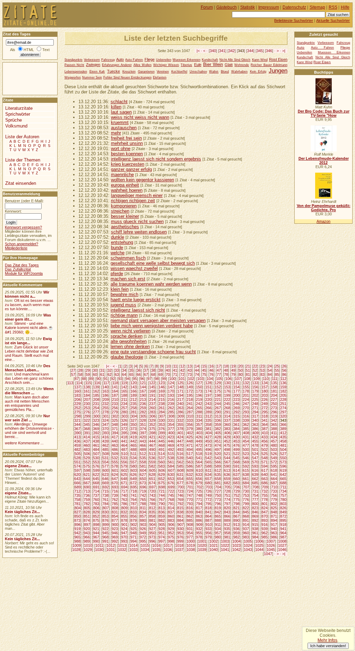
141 (115, 387)
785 (115, 504)
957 (218, 533)
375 (152, 429)
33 (117, 370)
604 (143, 470)
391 (87, 433)
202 (255, 395)
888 (218, 520)
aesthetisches (125, 226)
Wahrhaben (239, 71)
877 (115, 520)
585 (180, 466)
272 (264, 408)
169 (161, 391)
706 (237, 487)
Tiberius (186, 65)
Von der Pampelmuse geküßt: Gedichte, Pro (323, 208)
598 (87, 470)
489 (143, 449)
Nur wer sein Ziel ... (27, 418)
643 (77, 479)
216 (171, 399)
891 (246, 520)
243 (208, 404)
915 (255, 524)
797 (227, 504)
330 (161, 420)
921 (96, 529)
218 (190, 399)
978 (199, 537)
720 (152, 491)
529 (87, 458)
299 (87, 416)
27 (73, 370)
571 (264, 462)
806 (96, 508)
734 (283, 491)
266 (208, 408)
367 (77, 429)
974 (161, 537)
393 (106, 433)
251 (283, 404)
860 (171, 516)
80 (241, 374)
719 (143, 491)
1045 (271, 549)
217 (180, 399)
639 (255, 474)
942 (77, 533)
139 (96, 387)
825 (274, 508)
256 (115, 408)
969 (115, 537)
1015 (145, 545)
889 (227, 520)
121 (143, 383)
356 (190, 424)
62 (109, 374)
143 (133, 387)
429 (227, 437)
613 (227, 470)
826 (283, 508)
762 (115, 499)
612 (218, 470)
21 (248, 366)
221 (218, 399)
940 (274, 529)
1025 (259, 545)
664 (274, 479)
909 (199, 524)
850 (77, 516)
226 (264, 399)
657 (208, 479)
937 (246, 529)
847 (264, 512)
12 (182, 366)
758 (77, 499)
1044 (259, 549)
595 (274, 466)
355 (180, 424)
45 (204, 370)
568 (236, 462)
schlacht (119, 101)
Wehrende (241, 65)
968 (105, 537)
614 (236, 470)
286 (180, 412)
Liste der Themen (22, 160)
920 (87, 529)
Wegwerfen (72, 77)
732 (264, 491)
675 (161, 483)
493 (180, 449)
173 (199, 391)
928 (161, 529)
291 (227, 412)
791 (171, 504)
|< (198, 51)
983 (246, 537)
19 (233, 366)
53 (262, 370)
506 (87, 454)
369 (96, 429)
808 (115, 508)
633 (199, 474)
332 (180, 420)
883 (171, 520)
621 (87, 474)
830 (105, 512)
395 (124, 433)
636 (227, 474)
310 (190, 416)
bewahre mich (124, 294)
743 (152, 495)
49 (233, 370)
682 (227, 483)
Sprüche (13, 120)
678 (190, 483)
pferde (117, 273)
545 (236, 458)
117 (106, 383)
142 (124, 387)
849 (283, 512)
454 (246, 441)
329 (152, 420)
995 (143, 541)
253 (87, 408)
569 (246, 462)
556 (124, 462)
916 (264, 524)
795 (208, 504)
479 (264, 445)
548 (264, 458)
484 (96, 449)
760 (96, 499)
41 (175, 370)
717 (124, 491)
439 (105, 441)
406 (227, 433)
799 (246, 504)
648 (124, 479)
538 (171, 458)
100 (172, 379)
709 (265, 487)
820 (227, 508)
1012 (110, 545)
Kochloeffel (179, 71)
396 (134, 433)
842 (218, 512)
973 (152, 537)
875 (96, 520)
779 (274, 499)
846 (255, 512)
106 (228, 379)
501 (255, 449)
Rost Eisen (278, 59)
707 (246, 487)
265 (199, 408)
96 (142, 379)
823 (255, 508)
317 (255, 416)
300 (96, 416)
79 (233, 374)
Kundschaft (210, 59)
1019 (191, 545)
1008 (282, 541)
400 (171, 433)
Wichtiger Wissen (166, 65)
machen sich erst (128, 278)
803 (283, 504)
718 (133, 491)
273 (274, 408)
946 (115, 533)
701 (190, 487)
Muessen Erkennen (186, 59)
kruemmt (120, 122)
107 (238, 379)
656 (199, 479)
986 (274, 537)
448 (190, 441)
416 (105, 437)
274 (283, 408)
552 (87, 462)
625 (124, 474)
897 (87, 524)
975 (171, 537)
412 (283, 433)
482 (77, 449)
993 (124, 541)
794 (199, 504)
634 (208, 474)
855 (124, 516)
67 (146, 374)
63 (117, 374)
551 (77, 462)
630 (171, 474)
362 (246, 424)
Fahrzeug (108, 59)
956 (208, 533)
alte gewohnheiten (129, 341)
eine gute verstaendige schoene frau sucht (153, 351)
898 (96, 524)
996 (152, 541)
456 (264, 441)
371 (115, 429)
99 (164, 379)
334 (199, 420)
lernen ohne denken (130, 346)
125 (180, 383)
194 (180, 395)
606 (162, 470)
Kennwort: (13, 211)
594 (264, 466)
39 (160, 370)
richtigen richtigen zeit (133, 200)
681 (218, 483)
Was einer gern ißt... (28, 317)
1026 (271, 545)
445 (161, 441)
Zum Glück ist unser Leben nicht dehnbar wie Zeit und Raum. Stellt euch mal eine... (29, 353)
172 (190, 391)
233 (115, 404)
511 (134, 454)
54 (270, 370)
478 (255, 445)
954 (190, 533)
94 (127, 379)
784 (105, 504)
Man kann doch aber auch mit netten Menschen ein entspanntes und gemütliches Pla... (27, 403)
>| (283, 51)
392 (96, 433)
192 (161, 395)
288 (199, 412)
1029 (88, 549)
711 (283, 487)
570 (255, 462)
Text (46, 50)
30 (95, 370)
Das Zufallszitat (18, 269)
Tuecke (113, 71)
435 (283, 437)
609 (190, 470)
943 (87, 533)
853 (105, 516)
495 (199, 449)
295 (264, 412)
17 (219, 366)
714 (96, 491)
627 (143, 474)
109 (256, 379)
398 (152, 433)
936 (236, 529)
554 (105, 462)
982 (236, 537)
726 (208, 491)
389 (283, 429)
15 (204, 366)
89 (91, 379)
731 (255, 491)
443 (143, 441)
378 (180, 429)
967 (96, 537)
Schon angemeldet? (21, 244)
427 (208, 437)
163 (105, 391)
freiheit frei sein (126, 138)
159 (283, 387)
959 (236, 533)
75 (204, 374)
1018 (179, 545)
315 (236, 416)
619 (283, 470)
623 (105, 474)
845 (246, 512)
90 (98, 379)
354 (171, 424)
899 (106, 524)
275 (77, 412)
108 (247, 379)
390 (78, 433)
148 (180, 387)
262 (171, 408)
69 (160, 374)
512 (143, 454)
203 (264, 395)
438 (96, 441)
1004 (236, 541)
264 (190, 408)
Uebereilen (163, 59)
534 (133, 458)
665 (283, 479)
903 (143, 524)
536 (152, 458)
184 (87, 395)
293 (246, 412)
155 (246, 387)
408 (246, 433)
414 (87, 437)
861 (180, 516)
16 (211, 366)
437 (87, 441)
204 (274, 395)
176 (227, 391)
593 (255, 466)
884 (180, 520)
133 (255, 383)
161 (87, 391)
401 (181, 433)
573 (283, 462)
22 (255, 366)
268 (227, 408)
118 (115, 383)
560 (161, 462)
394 (115, 433)
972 (143, 537)
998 (171, 541)
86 (284, 374)
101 (182, 379)
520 (218, 454)
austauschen (124, 127)
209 (106, 399)
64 (124, 374)
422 (161, 437)
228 (283, 399)
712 (77, 491)
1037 (179, 549)
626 (133, 474)
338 (236, 420)
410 (265, 433)
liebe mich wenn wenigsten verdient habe (152, 325)
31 (102, 370)
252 (77, 408)
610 (199, 470)
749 (208, 495)
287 (190, 412)
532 (115, 458)
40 (168, 370)
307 (162, 416)
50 (241, 370)
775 (236, 499)
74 (197, 374)
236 (143, 404)
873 (77, 520)
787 (133, 504)
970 (124, 537)
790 (161, 504)
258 (133, 408)
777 (255, 499)
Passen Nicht (74, 65)
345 (260, 51)
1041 (225, 549)
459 (77, 445)
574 (77, 466)
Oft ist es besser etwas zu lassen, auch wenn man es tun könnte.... (29, 304)
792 (180, 504)
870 (264, 516)
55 (277, 370)
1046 (282, 549)
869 (255, 516)
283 (152, 412)
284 (161, 412)
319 (274, 416)
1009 (76, 545)
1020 (202, 545)
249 (264, 404)
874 (87, 520)
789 (152, 504)
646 (105, 479)
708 (255, 487)
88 (84, 379)
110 (266, 379)
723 (180, 491)
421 (152, 437)
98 (157, 379)
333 (190, 420)
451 (218, 441)
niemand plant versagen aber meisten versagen (158, 320)
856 (133, 516)
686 (264, 483)
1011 (99, 545)
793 (190, 504)
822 (246, 508)
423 (171, 437)
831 (115, 512)
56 (284, 370)
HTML (29, 50)
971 (133, 537)
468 (161, 445)
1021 (213, 545)
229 (77, 404)
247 (246, 404)
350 (133, 424)
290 (218, 412)
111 (274, 379)
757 (283, 495)
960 (246, 533)
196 (199, 395)
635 (218, 474)
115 (88, 383)
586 (190, 466)
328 (143, 420)
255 (105, 408)
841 (208, 512)
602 (124, 470)
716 (115, 491)
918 (283, 524)
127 (199, 383)
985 (264, 537)
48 (226, 370)
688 (283, 483)
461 (96, 445)
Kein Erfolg (258, 71)
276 (87, 412)
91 (106, 379)
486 (115, 449)
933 (208, 529)
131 (236, 383)
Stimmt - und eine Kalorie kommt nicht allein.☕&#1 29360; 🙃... (29, 327)
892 (255, 520)
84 (270, 374)
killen (116, 106)
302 (115, 416)
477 (246, 445)
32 (109, 370)
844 (236, 512)
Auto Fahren (134, 59)
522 (236, 454)
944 (96, 533)
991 (105, 541)
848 (274, 512)
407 (237, 433)
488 (133, 449)
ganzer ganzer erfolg (131, 169)
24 (270, 366)
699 (171, 487)
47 (219, 370)
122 (152, 383)
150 (199, 387)
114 (79, 383)
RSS (333, 7)
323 (96, 420)
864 (208, 516)
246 (236, 404)
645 (96, 479)
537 (161, 458)
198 (218, 395)
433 (264, 437)
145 (152, 387)
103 (200, 379)
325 (115, 420)
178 (246, 391)
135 (274, 383)
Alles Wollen (142, 65)
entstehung (122, 242)
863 (199, 516)
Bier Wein (213, 64)
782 (87, 504)
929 (171, 529)
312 (208, 416)
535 (143, 458)
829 (96, 512)
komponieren (124, 205)
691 (96, 487)
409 (255, 433)
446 (171, 441)
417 (115, 437)
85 (277, 374)
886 (199, 520)
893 (264, 520)
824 (264, 508)
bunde (117, 247)
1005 (248, 541)
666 (77, 483)
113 (70, 383)
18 (226, 366)
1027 (282, 545)
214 (152, 399)
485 (105, 449)
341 (222, 51)
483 (87, 449)
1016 (156, 545)
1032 (122, 549)
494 (190, 449)
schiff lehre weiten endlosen (139, 231)
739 (115, 495)
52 (255, 370)
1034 (145, 549)
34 (124, 370)
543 (218, 458)
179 (255, 391)
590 (227, 466)
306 (152, 416)
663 (264, 479)
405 (218, 433)
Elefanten (159, 77)
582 (152, 466)
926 (143, 529)
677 (180, 483)
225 (255, 399)
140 (105, 387)
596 (283, 466)
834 (143, 512)
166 (133, 391)
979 (208, 537)
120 (133, 383)
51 (248, 370)
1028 (76, 549)
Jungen (278, 70)
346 (269, 51)
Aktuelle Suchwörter (333, 20)
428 (218, 437)
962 (264, 533)
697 (152, 487)
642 (283, 474)
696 (143, 487)
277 (96, 412)
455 (255, 441)
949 (143, 533)
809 (124, 508)
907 (181, 524)
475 (227, 445)
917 (274, 524)
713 (87, 491)
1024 (248, 545)
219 (199, 399)
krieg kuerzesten (127, 164)
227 (274, 399)
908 (190, 524)
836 (161, 512)
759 (87, 499)
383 (227, 429)
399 (162, 433)
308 (171, 416)
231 (96, 404)
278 (105, 412)
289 (208, 412)
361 (236, 424)
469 (171, 445)
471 (190, 445)
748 (199, 495)
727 (218, 491)
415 (96, 437)
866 (227, 516)
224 (246, 399)
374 (143, 429)
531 (105, 458)
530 (96, 458)
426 (199, 437)
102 (191, 379)
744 (161, 495)
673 (143, 483)
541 (199, 458)
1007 (271, 541)
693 (115, 487)
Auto (120, 59)
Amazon (323, 221)
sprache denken (126, 336)
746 (180, 495)
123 (161, 383)
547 (255, 458)
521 (227, 454)
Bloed (225, 71)
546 (246, 458)
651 (152, 479)
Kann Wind (260, 59)
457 (274, 441)
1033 (133, 549)
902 (134, 524)
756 (274, 495)
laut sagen (121, 112)
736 (87, 495)
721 (161, 491)
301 (106, 416)
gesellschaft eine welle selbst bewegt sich (153, 263)
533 (124, 458)
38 (153, 370)
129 (218, 383)
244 (218, 404)
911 (218, 524)
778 (264, 499)
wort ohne (120, 148)
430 (236, 437)
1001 (202, 541)
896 (78, 524)
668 (96, 483)
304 (134, 416)
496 (208, 449)
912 (227, 524)
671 (124, 483)
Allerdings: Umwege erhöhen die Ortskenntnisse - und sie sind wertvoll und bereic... (29, 430)
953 (180, 533)
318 (264, 416)
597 (78, 470)
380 (199, 429)
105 (219, 379)
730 (246, 491)
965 (77, 537)
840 (199, 512)
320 (283, 416)
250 (274, 404)
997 (161, 541)
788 (143, 504)
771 (199, 499)
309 (181, 416)
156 (255, 387)
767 (161, 499)
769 (180, 499)
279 (115, 412)
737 (96, 495)
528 (77, 458)
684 (246, 483)
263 (180, 408)
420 (143, 437)
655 (190, 479)
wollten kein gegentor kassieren (142, 179)
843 (227, 512)
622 (96, 474)
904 (152, 524)
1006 (259, 541)
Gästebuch (226, 7)
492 (171, 449)
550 (283, 458)
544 (227, 458)
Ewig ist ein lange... (28, 341)
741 (133, 495)
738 (105, 495)
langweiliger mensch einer (137, 195)
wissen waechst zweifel (134, 268)
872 (283, 516)
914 (246, 524)
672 (133, 483)
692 (106, 487)
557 (133, 462)
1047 (268, 554)
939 (264, 529)
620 (77, 474)
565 (208, 462)
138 (87, 387)
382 (218, 429)
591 (236, 466)
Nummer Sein (92, 77)
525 (264, 454)
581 (143, 466)
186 (105, 395)
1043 (248, 549)
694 (124, 487)
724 (190, 491)
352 (152, 424)
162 (96, 391)
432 (255, 437)
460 (87, 445)
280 (124, 412)
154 (236, 387)
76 (211, 374)
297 (283, 412)
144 (143, 387)
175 (218, 391)
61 (102, 374)
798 (236, 504)
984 (255, 537)
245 (227, 404)
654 (180, 479)
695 (134, 487)
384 (236, 429)
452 (227, 441)
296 (274, 412)
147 (171, 387)
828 (87, 512)
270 (246, 408)
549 (274, 458)
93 (120, 379)
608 (181, 470)
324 (105, 420)
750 (218, 495)
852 (96, 516)
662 (255, 479)
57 (73, 374)
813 (161, 508)
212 (133, 399)
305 (143, 416)
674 (152, 483)
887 (208, 520)
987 (283, 537)
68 (153, 374)
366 (283, 424)
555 (115, 462)
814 (171, 508)
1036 (168, 549)
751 (227, 495)
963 (274, 533)
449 (199, 441)
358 (208, 424)
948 (133, 533)
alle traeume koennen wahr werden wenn (151, 284)
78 (226, 374)
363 (255, 424)
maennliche (122, 174)
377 (171, 429)
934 (218, 529)
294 (255, 412)
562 (180, 462)
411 (274, 433)
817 (199, 508)
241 (190, 404)
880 (143, 520)
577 (105, 466)
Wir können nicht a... (27, 294)
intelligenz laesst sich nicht (138, 310)
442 (133, 441)
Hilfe (345, 7)
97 (149, 379)
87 (77, 379)
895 (283, 520)
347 (105, 424)
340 (213, 51)
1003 (225, 541)
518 (199, 454)
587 (199, 466)
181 (274, 391)
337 (227, 420)
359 (218, 424)
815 (180, 508)
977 (190, 537)
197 (208, 395)
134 (264, 383)
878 (124, 520)
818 (208, 508)
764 (133, 499)
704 (218, 487)
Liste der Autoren (22, 136)
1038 (191, 549)
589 (218, 466)
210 (115, 399)
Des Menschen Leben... (27, 368)
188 (124, 395)
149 (190, 387)
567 (227, 462)
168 (152, 391)
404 (209, 433)
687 (274, 483)
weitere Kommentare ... (24, 443)
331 (171, 420)
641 (274, 474)
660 (236, 479)
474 (218, 445)
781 (77, 504)
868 (246, 516)
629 (161, 474)
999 (180, 541)
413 (77, 437)
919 (77, 529)
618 (274, 470)
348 (115, 424)
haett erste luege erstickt (136, 299)
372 (124, 429)
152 (218, 387)
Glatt (229, 65)
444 (152, 441)
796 (218, 504)
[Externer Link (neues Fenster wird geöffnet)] (323, 103)
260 (152, 408)
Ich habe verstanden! (328, 646)
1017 (168, 545)
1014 (133, 545)
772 (208, 499)
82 (255, 374)
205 (283, 395)
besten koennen (127, 153)
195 (190, 395)
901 (124, 524)
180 (264, 391)
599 (96, 470)
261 (161, 408)
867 (236, 516)
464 (124, 445)
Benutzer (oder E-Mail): (24, 201)
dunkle (117, 237)
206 (78, 399)
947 (124, 533)
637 (236, 474)
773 (218, 499)
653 (171, 479)
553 (96, 462)
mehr (116, 132)
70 (168, 374)
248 (255, 404)
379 (190, 429)
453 (236, 441)
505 (78, 454)
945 (105, 533)
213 (143, 399)
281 (133, 412)
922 (105, 529)
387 (264, 429)
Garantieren (146, 71)
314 (227, 416)
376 (161, 429)
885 (190, 520)
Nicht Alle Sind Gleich (234, 59)
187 (115, 395)
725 (199, 491)
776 (246, 499)
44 (197, 370)
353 (161, 424)
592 (246, 466)
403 (199, 433)
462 (105, 445)
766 (152, 499)
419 (133, 437)
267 (218, 408)
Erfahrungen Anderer (116, 65)
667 (87, 483)
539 (180, 458)
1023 (236, 545)
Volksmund (16, 126)
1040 (213, 549)
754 (255, 495)
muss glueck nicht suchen (137, 221)
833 (133, 512)
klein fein (120, 289)
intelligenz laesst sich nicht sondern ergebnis (156, 159)
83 (262, 374)
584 (171, 466)
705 (227, 487)
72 (182, 374)
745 (171, 495)
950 (152, 533)
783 (96, 504)
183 (77, 395)
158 (274, 387)
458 (283, 441)
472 (199, 445)
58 (80, 374)
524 (255, 454)
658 (218, 479)
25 (277, 366)
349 (124, 424)
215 (161, 399)
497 (218, 449)
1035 (156, 549)
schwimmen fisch (128, 258)
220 (208, 399)
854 (115, 516)
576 (96, 466)
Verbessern (92, 59)
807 (106, 508)
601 (115, 470)
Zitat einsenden (20, 183)
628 (152, 474)
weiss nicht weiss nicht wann (140, 117)
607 (171, 470)
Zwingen (93, 65)
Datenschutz (294, 7)
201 (246, 395)
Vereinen (163, 71)
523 (246, 454)
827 (77, 512)
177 (236, 391)
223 (236, 399)
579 (124, 466)
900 (115, 524)
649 (133, 479)
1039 (202, 549)
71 (175, 374)
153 (227, 387)
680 (208, 483)
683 (236, 483)
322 (87, 420)
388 (274, 429)
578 (115, 466)
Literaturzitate (19, 108)
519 (208, 454)
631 (180, 474)
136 (283, 383)
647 (115, 479)
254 (96, 408)
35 (131, 370)
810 (134, 508)
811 (143, 508)
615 (246, 470)
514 (161, 454)
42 (182, 370)
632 (190, 474)
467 (152, 445)
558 (143, 462)
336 (218, 420)
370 (105, 429)
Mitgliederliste (16, 248)
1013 (122, 545)
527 (283, 454)
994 (133, 541)
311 (199, 416)
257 (124, 408)
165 (124, 391)
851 (87, 516)
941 (283, 529)
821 (236, 508)
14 (197, 366)
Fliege (150, 59)
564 (199, 462)
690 (87, 487)
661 (246, 479)
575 (87, 466)
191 (152, 395)
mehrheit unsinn (127, 143)
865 (218, 516)
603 (134, 470)
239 (171, 404)
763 (124, 499)
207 (87, 399)
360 (227, 424)
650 (143, 479)
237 (152, 404)
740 (124, 495)
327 (133, 420)
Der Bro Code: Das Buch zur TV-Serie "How (323, 113)
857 (143, 516)
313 (218, 416)
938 (255, 529)
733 (274, 491)
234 (124, 404)
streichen (120, 211)
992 (115, 541)
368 (87, 429)
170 (171, 391)
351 (143, 424)
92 (113, 379)
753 (246, 495)
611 (208, 470)
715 (105, 491)
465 (133, 445)
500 (246, 449)
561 (171, 462)
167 (143, 391)
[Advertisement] (23, 78)
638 (246, 474)
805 (87, 508)
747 (190, 495)
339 (246, 420)
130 (227, 383)
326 (124, 420)
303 (124, 416)
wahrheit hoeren (126, 190)
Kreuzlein (129, 71)
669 (105, 483)
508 (106, 454)
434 (274, 437)
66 (139, 374)
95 (135, 379)
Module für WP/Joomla (24, 273)
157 (264, 387)
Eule (197, 65)
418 (124, 437)
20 (241, 366)
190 (143, 395)
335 (208, 420)
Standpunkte (73, 59)
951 (161, 533)
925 (133, 529)
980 (218, 537)
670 (115, 483)
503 (274, 449)
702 (199, 487)
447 (180, 441)
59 (88, 374)
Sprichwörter (17, 114)
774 (227, 499)
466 (143, 445)
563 (190, 462)
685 (255, 483)
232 (105, 404)
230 (87, 404)
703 (209, 487)
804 (78, 508)
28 (80, 370)
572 (274, 462)
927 (152, 529)
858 (152, 516)
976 (180, 537)
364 (264, 424)
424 (180, 437)
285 (171, 412)
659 (227, 479)
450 (208, 441)
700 (181, 487)
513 (152, 454)
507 (96, 454)
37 (146, 370)
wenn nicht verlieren (130, 330)
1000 (191, 541)
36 (139, 370)
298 (78, 416)
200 (236, 395)
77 (219, 374)
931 (190, 529)
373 (133, 429)
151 (208, 387)
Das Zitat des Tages (22, 265)
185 (96, 395)
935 (227, 529)
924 (124, 529)
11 (175, 366)
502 (264, 449)
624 (115, 474)
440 (115, 441)
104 (210, 379)
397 (143, 433)
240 (180, 404)
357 (199, 424)
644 (87, 479)
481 (283, 445)
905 (162, 524)
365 (274, 424)
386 (255, 429)
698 (162, 487)
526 (274, 454)
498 (227, 449)
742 (143, 495)
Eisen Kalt (97, 71)
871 (274, 516)
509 (115, 454)
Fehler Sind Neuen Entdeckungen (127, 77)
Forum (207, 7)
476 (236, 445)
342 (231, 51)
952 (171, 533)
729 (236, 491)
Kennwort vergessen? (23, 227)
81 (248, 374)
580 (133, 466)
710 (274, 487)
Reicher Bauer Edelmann (269, 65)
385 (246, 429)
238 (161, 404)
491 (161, 449)
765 (143, 499)
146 (161, 387)
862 (190, 516)
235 (133, 404)
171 (180, 391)
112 (283, 379)
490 (152, 449)
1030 (99, 549)
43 (190, 370)
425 (190, 437)
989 (87, 541)
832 (124, 512)
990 (96, 541)
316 (246, 416)
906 (171, 524)
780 (283, 499)
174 (208, 391)
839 (190, 512)
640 (264, 474)
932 (199, 529)
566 (218, 462)
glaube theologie (127, 357)
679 (199, 483)
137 (77, 387)
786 (124, 504)
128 (208, 383)
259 (143, 408)
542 (208, 458)
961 (255, 533)
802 (274, 504)
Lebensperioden (75, 71)
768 (171, 499)
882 (161, 520)
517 (190, 454)
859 (161, 516)
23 (262, 366)
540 (190, 458)
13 (190, 366)
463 (115, 445)
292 (236, 412)
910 (209, 524)
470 (180, 445)
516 (180, 454)
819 (218, 508)
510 (124, 454)
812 (152, 508)
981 (227, 537)
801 (264, 504)
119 (124, 383)
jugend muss (123, 304)
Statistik (247, 7)
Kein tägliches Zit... (22, 512)
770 (190, 499)
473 (208, 445)
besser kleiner (125, 216)
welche (117, 252)
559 (152, 462)
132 (246, 383)
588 (208, 466)
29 (88, 370)
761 (105, 499)
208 (96, 399)
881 (152, 520)
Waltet (213, 71)
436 (77, 441)
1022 (225, 545)
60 (95, 374)
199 (227, 395)
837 (171, 512)
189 (133, 395)
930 (180, 529)
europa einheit (125, 185)
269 (236, 408)
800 (255, 504)
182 (283, 391)
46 (211, 370)
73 (190, 374)
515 (171, 454)
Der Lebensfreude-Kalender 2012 (323, 160)
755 (264, 495)
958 (227, 533)
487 (124, 449)
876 (105, 520)
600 (106, 470)
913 (236, 524)
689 (78, 487)
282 (143, 412)
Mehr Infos (327, 640)
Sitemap (317, 7)
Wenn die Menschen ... (29, 391)
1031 (110, 549)
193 (171, 395)
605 (152, 470)
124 (171, 383)
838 (180, 512)
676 (171, 483)
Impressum (268, 7)
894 (274, 520)
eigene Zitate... (18, 466)
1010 (88, 545)
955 (199, 533)
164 (115, 391)
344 (250, 51)
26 (284, 366)
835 (152, 512)
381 (208, 429)
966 (87, 537)
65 (131, 374)
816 (190, 508)
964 (283, 533)
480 (274, 445)
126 (190, 383)
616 (255, 470)
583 (161, 466)
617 (264, 470)
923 (115, 529)
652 (161, 479)
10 (168, 366)
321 (77, 420)
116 (97, 383)
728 (227, 491)
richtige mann (124, 315)
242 (199, 404)
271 (255, 408)
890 (236, 520)
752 (236, 495)
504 (283, 449)
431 (246, 437)
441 (124, 441)
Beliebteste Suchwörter (293, 20)
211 (124, 399)
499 (236, 449)
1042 (236, 549)
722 (171, 491)
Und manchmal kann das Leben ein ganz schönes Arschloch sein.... (29, 378)
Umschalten (198, 71)
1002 (213, 541)
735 (77, 495)
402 (190, 433)
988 (77, 541)
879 (133, 520)
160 (77, 391)
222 (227, 399)
